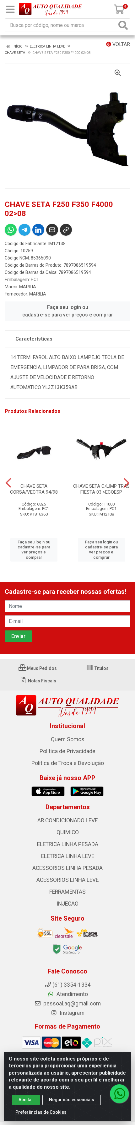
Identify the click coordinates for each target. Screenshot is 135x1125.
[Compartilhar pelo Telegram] (24, 230)
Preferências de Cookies (41, 1112)
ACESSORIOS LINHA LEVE (67, 880)
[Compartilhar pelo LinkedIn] (38, 230)
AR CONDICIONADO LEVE (67, 820)
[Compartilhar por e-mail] (52, 230)
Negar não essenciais (71, 1099)
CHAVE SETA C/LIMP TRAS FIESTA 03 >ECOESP (101, 489)
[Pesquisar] (123, 25)
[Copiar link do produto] (66, 230)
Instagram (71, 1013)
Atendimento (71, 994)
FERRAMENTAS (67, 892)
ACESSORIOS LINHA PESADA (67, 868)
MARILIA (27, 286)
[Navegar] (8, 483)
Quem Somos (67, 739)
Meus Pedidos (41, 668)
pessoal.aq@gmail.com (71, 1003)
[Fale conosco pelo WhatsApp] (119, 1093)
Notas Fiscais (41, 680)
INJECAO (67, 904)
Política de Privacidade (67, 751)
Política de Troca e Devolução (67, 763)
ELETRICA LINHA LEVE (67, 856)
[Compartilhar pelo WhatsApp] (11, 230)
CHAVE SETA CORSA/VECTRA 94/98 (34, 489)
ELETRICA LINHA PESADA (67, 844)
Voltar (120, 44)
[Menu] (10, 9)
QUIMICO (68, 832)
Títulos (101, 668)
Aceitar (26, 1099)
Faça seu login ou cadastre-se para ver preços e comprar (67, 311)
